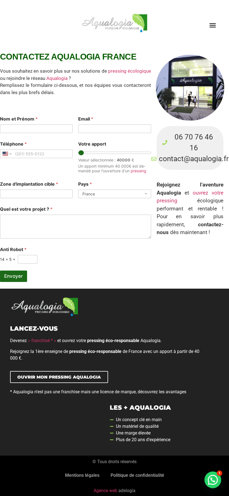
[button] (212, 25)
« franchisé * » (42, 340)
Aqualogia (57, 78)
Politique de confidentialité (137, 475)
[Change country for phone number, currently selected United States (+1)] (6, 153)
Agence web (105, 490)
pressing (138, 170)
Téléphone (13, 144)
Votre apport (92, 144)
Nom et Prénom (19, 119)
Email (85, 119)
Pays (85, 184)
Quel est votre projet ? (26, 209)
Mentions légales (82, 475)
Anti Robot (13, 249)
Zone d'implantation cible (29, 184)
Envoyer (13, 276)
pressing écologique (129, 71)
